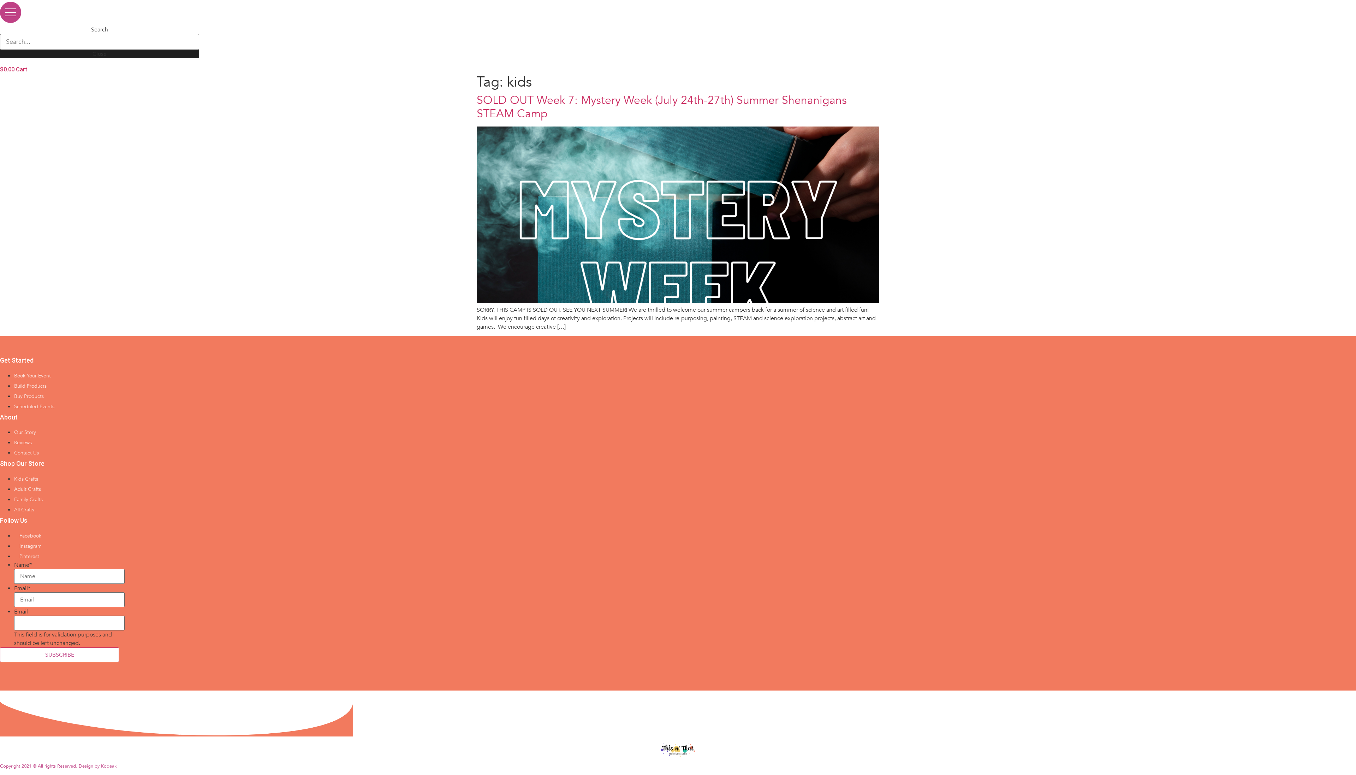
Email (22, 588)
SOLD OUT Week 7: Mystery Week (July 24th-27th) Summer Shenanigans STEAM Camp (662, 107)
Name (23, 565)
